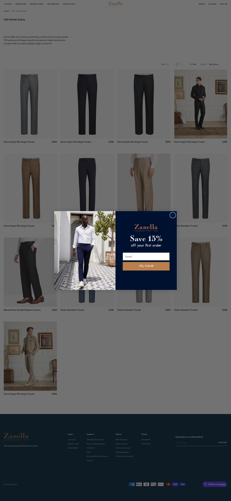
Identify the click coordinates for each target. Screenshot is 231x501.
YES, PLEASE (146, 266)
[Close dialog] (173, 215)
